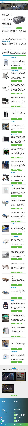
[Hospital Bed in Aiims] (5, 216)
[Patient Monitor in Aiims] (5, 126)
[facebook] (1, 419)
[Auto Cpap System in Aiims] (5, 101)
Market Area (3, 410)
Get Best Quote (14, 80)
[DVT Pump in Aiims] (5, 190)
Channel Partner (4, 401)
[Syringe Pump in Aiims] (5, 318)
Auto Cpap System (13, 95)
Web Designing (20, 424)
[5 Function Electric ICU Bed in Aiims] (5, 241)
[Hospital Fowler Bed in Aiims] (5, 254)
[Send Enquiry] (1, 423)
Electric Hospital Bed (13, 287)
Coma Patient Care (4, 418)
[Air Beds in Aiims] (5, 280)
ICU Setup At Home (16, 401)
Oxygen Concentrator (13, 57)
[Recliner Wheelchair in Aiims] (5, 165)
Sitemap (3, 409)
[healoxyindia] (26, 2)
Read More (20, 80)
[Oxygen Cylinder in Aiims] (5, 114)
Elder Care (3, 419)
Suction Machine (13, 338)
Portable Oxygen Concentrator (15, 70)
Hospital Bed (12, 210)
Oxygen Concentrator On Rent (17, 402)
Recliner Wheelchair (13, 159)
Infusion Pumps (13, 325)
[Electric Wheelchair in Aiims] (5, 177)
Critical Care (3, 420)
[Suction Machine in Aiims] (5, 344)
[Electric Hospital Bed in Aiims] (5, 292)
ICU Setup (3, 413)
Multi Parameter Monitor (14, 134)
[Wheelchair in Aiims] (5, 305)
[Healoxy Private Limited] (4, 2)
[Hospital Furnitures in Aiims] (5, 203)
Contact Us (3, 408)
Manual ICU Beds (13, 261)
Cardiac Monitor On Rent (17, 409)
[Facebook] (16, 0)
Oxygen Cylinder (13, 108)
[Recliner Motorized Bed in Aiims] (5, 229)
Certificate (3, 402)
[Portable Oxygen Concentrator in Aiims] (5, 75)
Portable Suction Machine (14, 351)
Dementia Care (3, 421)
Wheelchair (12, 300)
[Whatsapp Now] (1, 421)
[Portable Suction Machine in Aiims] (5, 356)
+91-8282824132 (22, 418)
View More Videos (14, 395)
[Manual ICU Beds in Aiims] (5, 267)
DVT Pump (12, 185)
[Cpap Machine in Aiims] (5, 88)
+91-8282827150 (18, 418)
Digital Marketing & (24, 424)
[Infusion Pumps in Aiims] (5, 331)
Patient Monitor (13, 121)
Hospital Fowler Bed (13, 249)
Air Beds (12, 274)
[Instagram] (17, 0)
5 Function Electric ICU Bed (14, 236)
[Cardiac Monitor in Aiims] (5, 152)
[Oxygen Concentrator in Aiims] (5, 62)
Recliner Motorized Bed (14, 223)
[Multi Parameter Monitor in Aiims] (5, 139)
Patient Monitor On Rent (17, 408)
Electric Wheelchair (13, 172)
